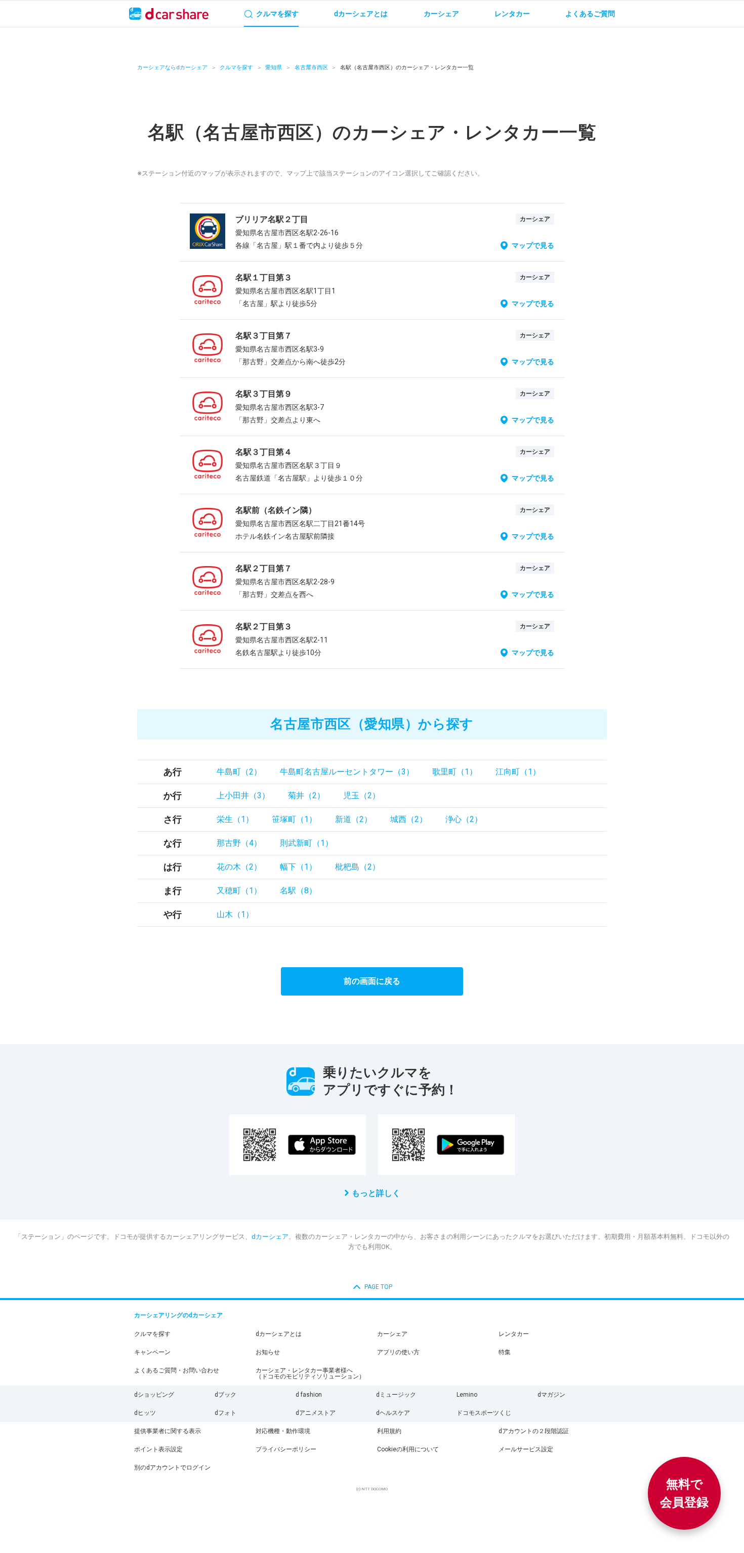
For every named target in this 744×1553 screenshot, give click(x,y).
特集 (505, 1352)
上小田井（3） (243, 795)
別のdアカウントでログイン (172, 1467)
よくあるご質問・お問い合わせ (176, 1370)
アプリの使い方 (398, 1352)
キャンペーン (152, 1352)
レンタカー (514, 1334)
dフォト (225, 1412)
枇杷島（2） (357, 867)
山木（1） (235, 914)
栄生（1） (235, 819)
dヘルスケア (393, 1412)
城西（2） (408, 819)
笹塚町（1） (294, 819)
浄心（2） (463, 819)
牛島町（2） (239, 771)
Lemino (467, 1394)
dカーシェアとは (279, 1334)
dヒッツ (145, 1412)
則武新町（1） (306, 843)
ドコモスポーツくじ (484, 1412)
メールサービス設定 (526, 1449)
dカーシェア (270, 1236)
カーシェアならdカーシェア (172, 67)
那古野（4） (239, 843)
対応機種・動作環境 (283, 1431)
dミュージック (396, 1394)
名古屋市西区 (311, 67)
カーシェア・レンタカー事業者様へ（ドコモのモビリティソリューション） (310, 1373)
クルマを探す (236, 67)
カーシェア (392, 1334)
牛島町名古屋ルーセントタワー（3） (347, 771)
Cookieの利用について (408, 1449)
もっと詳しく (376, 1193)
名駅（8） (298, 890)
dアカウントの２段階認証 (534, 1431)
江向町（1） (518, 771)
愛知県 (273, 67)
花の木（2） (239, 867)
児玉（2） (361, 795)
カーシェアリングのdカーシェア (178, 1315)
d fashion (309, 1394)
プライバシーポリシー (286, 1449)
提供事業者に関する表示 (167, 1431)
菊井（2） (306, 795)
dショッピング (154, 1394)
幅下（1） (298, 867)
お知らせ (268, 1352)
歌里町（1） (454, 771)
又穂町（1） (239, 890)
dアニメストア (316, 1412)
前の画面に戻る (372, 981)
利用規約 (389, 1431)
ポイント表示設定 (158, 1449)
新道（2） (353, 819)
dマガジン (551, 1394)
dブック (225, 1394)
